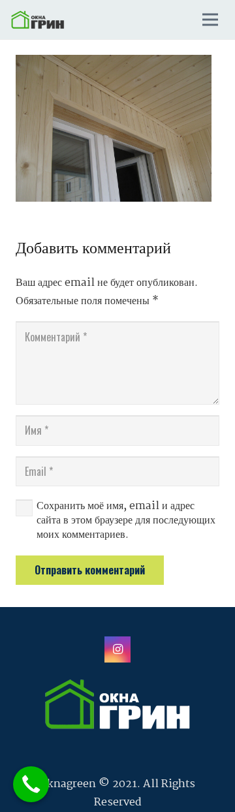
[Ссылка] (37, 19)
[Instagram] (117, 649)
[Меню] (210, 19)
